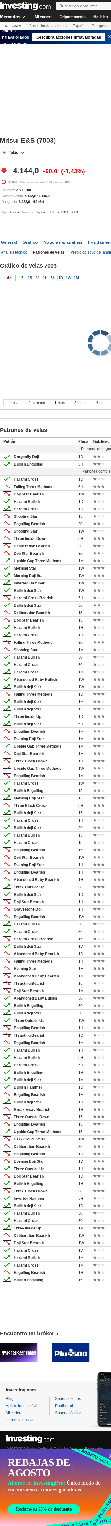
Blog (10, 1399)
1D (60, 278)
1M (76, 278)
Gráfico (30, 242)
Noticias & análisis (63, 242)
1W (68, 278)
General (9, 242)
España (79, 26)
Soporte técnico (68, 1413)
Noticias (100, 17)
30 (37, 278)
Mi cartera (44, 17)
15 (30, 278)
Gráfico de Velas (9, 278)
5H (53, 278)
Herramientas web (21, 1420)
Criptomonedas (73, 17)
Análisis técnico (14, 252)
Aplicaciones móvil (21, 1406)
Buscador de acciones (48, 26)
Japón (40, 212)
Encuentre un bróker (27, 1333)
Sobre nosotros (68, 1399)
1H (45, 278)
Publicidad (64, 1406)
